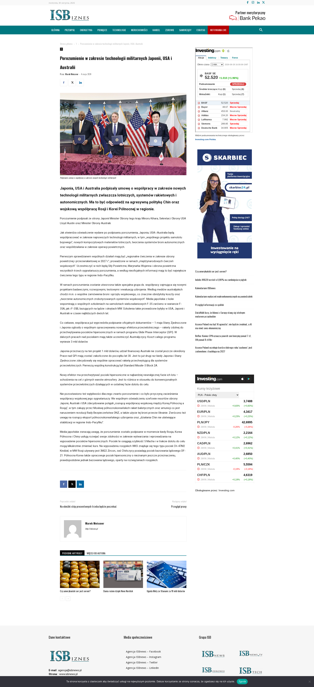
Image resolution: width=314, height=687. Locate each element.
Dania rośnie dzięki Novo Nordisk (118, 591)
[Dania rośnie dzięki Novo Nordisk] (123, 574)
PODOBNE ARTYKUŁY (72, 553)
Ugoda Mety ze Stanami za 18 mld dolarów (166, 591)
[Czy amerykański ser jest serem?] (80, 574)
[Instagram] (253, 2)
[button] (261, 30)
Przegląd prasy (178, 506)
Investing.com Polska (205, 139)
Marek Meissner (71, 74)
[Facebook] (247, 2)
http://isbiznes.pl (91, 528)
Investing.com (227, 490)
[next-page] (68, 598)
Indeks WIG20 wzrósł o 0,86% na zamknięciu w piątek (220, 280)
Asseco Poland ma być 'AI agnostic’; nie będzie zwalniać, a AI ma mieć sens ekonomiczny (223, 326)
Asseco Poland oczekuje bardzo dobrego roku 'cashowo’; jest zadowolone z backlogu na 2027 (223, 349)
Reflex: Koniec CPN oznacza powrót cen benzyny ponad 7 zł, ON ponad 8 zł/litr (223, 338)
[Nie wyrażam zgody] (309, 681)
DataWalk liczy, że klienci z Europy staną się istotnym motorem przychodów (220, 314)
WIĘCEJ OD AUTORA (96, 553)
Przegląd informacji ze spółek (209, 305)
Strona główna (66, 43)
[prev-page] (62, 598)
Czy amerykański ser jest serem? (75, 591)
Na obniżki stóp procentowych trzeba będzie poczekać (88, 506)
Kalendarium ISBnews (205, 288)
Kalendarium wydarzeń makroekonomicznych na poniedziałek (223, 296)
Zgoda (242, 681)
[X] (263, 2)
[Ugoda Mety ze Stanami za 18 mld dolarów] (166, 574)
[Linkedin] (258, 2)
